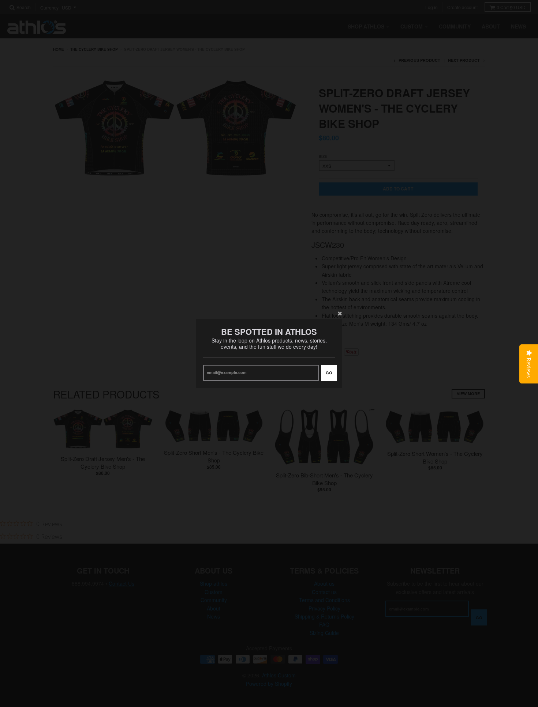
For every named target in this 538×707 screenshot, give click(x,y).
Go (329, 372)
